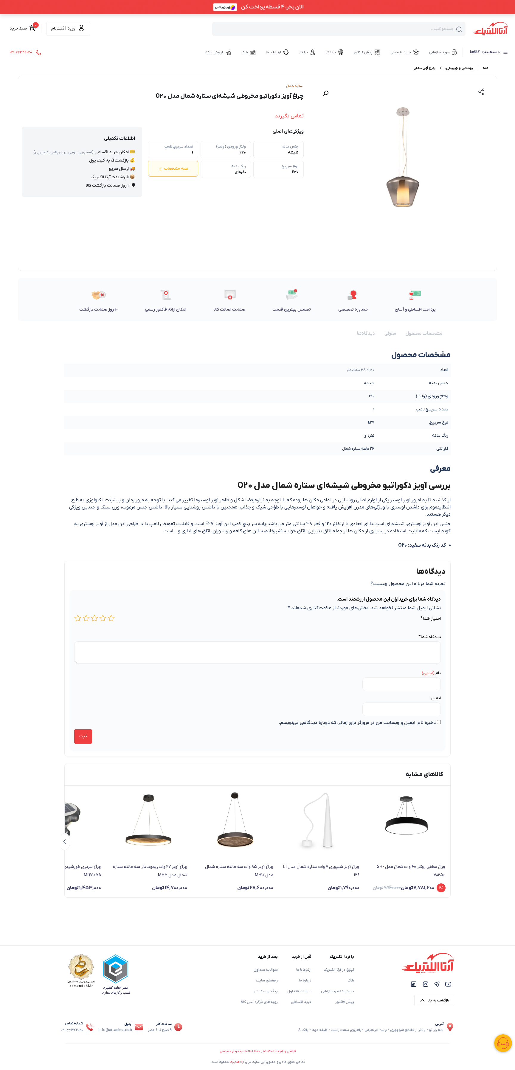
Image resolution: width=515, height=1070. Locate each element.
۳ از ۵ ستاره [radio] (94, 618)
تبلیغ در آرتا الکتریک (339, 969)
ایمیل (436, 698)
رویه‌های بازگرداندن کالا (259, 1002)
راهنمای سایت (267, 980)
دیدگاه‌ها (366, 333)
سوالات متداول (299, 991)
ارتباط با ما (303, 969)
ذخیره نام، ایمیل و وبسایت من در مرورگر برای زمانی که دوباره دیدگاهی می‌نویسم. (357, 723)
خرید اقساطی (301, 1002)
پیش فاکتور (344, 1002)
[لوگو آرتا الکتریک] (490, 28)
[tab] (424, 333)
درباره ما (305, 980)
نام (438, 673)
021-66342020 (72, 1030)
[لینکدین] (413, 984)
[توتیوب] (448, 984)
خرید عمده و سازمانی (337, 991)
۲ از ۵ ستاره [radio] (102, 618)
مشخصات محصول (424, 333)
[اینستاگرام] (425, 984)
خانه (486, 68)
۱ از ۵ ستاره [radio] (111, 618)
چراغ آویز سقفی (424, 68)
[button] (325, 93)
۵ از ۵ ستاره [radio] (77, 618)
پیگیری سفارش (266, 991)
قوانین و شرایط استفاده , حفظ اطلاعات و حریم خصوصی (258, 1051)
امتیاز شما (431, 618)
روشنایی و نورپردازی (459, 68)
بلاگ (351, 980)
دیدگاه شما (429, 637)
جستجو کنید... (442, 29)
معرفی (390, 333)
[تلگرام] (437, 984)
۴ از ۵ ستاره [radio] (86, 618)
